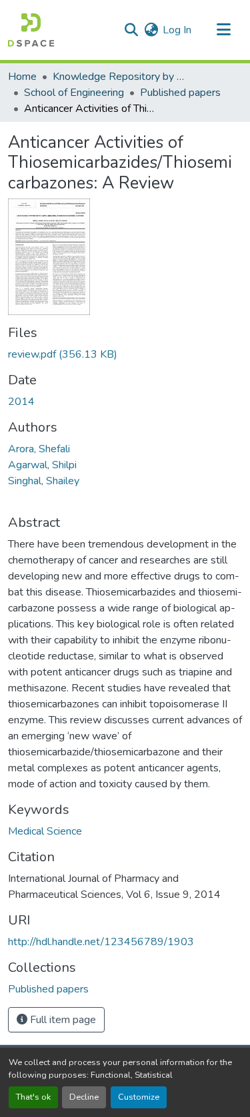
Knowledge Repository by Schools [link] (119, 76)
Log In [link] (177, 30)
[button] (31, 30)
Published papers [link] (180, 92)
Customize (138, 1097)
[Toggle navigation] (223, 30)
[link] (125, 354)
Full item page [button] (61, 1019)
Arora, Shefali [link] (39, 449)
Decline (84, 1097)
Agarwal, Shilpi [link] (42, 465)
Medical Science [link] (45, 831)
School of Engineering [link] (74, 92)
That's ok (33, 1097)
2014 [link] (21, 401)
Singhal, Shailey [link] (43, 481)
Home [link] (22, 76)
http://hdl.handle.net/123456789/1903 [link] (101, 941)
